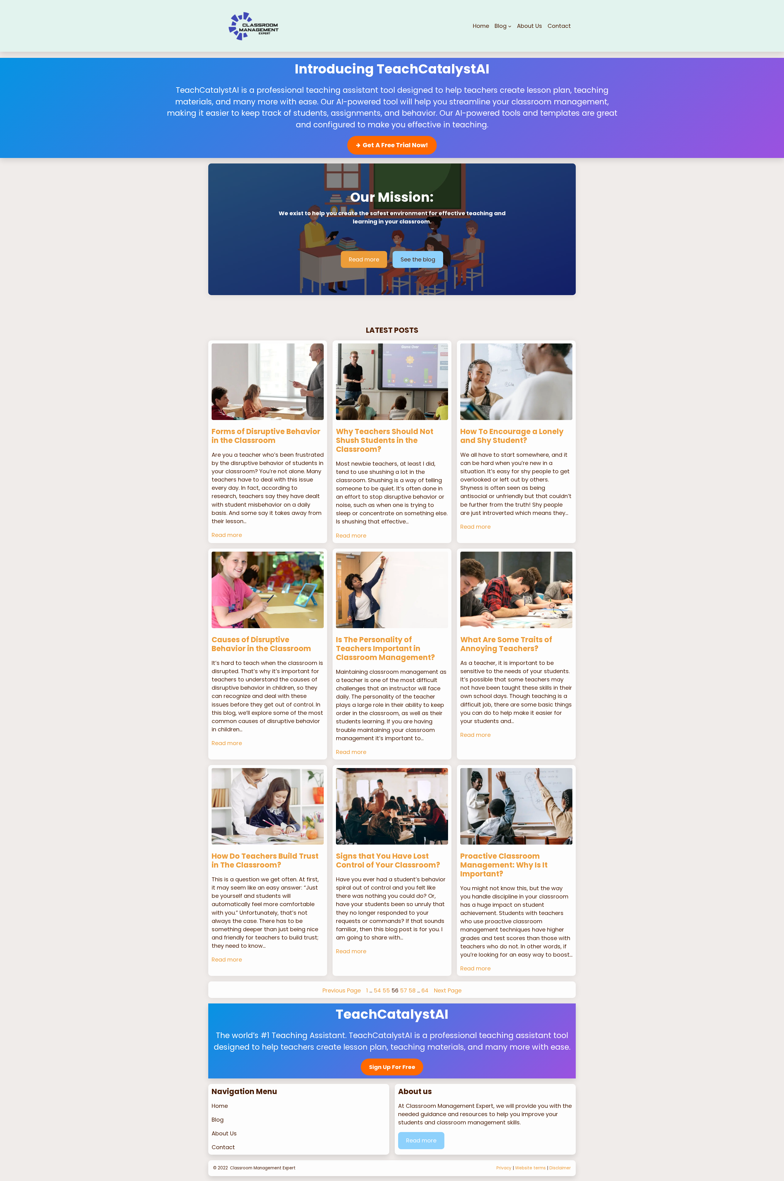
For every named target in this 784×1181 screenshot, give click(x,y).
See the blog (418, 259)
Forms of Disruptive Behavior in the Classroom (266, 436)
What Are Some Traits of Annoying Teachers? (506, 644)
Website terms (530, 1168)
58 (412, 990)
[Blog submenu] (509, 26)
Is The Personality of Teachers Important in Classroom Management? (385, 648)
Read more (364, 259)
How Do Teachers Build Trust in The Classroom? (265, 861)
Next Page (448, 990)
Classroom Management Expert (263, 1168)
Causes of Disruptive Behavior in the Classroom (261, 644)
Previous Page (341, 990)
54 (377, 990)
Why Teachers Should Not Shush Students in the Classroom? (384, 440)
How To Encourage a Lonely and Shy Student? (512, 436)
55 (386, 990)
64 (424, 990)
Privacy (503, 1168)
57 (403, 990)
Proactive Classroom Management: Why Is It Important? (504, 865)
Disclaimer (560, 1168)
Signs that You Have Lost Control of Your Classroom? (388, 861)
